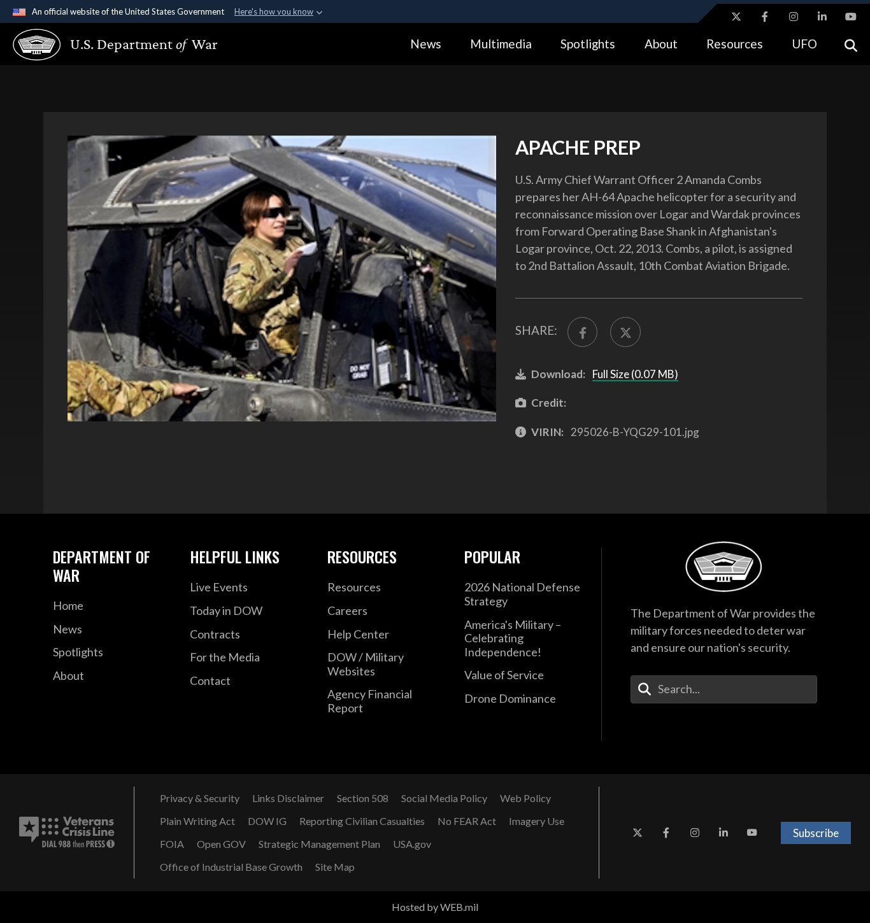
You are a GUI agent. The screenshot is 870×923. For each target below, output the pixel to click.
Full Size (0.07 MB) (635, 374)
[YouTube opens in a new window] (850, 16)
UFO (804, 43)
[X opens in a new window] (736, 16)
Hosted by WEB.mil (435, 907)
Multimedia (501, 43)
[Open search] (851, 44)
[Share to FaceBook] (582, 332)
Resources (734, 43)
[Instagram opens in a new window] (793, 16)
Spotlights (587, 43)
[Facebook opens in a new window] (764, 16)
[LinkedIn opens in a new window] (822, 16)
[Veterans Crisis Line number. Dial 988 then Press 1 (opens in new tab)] (67, 833)
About (661, 43)
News (425, 43)
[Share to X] (625, 332)
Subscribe (816, 833)
